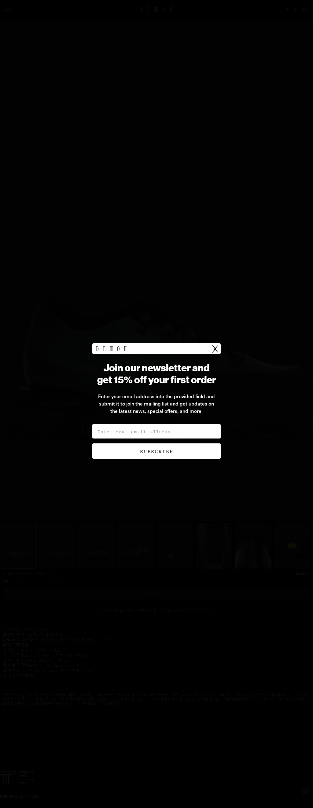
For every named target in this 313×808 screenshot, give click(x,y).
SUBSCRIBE (156, 451)
